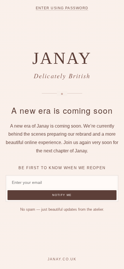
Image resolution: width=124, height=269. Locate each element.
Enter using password (62, 8)
